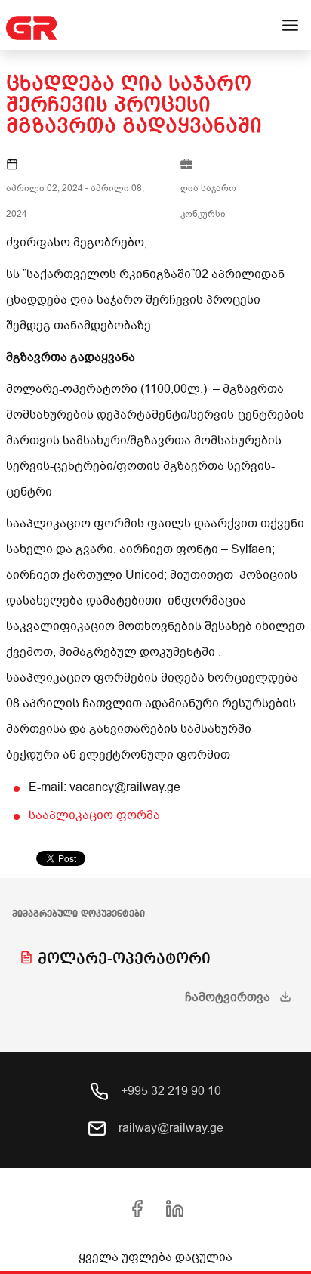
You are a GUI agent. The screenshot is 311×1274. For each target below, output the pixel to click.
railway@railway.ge (169, 1128)
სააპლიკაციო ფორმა (94, 815)
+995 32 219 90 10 (169, 1091)
